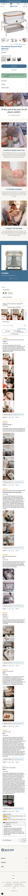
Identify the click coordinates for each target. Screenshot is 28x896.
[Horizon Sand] (3, 59)
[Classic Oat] (14, 59)
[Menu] (1, 6)
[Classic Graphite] (9, 59)
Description (4, 80)
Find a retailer (14, 69)
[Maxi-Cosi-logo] (14, 6)
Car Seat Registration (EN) (18, 884)
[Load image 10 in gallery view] (14, 24)
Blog (3, 882)
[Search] (4, 6)
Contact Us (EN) (8, 882)
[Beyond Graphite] (19, 59)
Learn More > (7, 76)
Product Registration (9, 884)
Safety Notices (23, 882)
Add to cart (14, 66)
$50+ (20, 1)
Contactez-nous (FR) (15, 882)
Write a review (22, 44)
